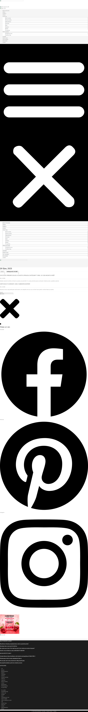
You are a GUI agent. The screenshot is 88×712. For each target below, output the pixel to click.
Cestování (7, 23)
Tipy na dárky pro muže (6, 700)
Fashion (3, 675)
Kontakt (43, 711)
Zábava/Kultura (8, 21)
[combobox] (6, 294)
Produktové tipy (8, 35)
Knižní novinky (8, 18)
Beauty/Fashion (6, 10)
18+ (2, 668)
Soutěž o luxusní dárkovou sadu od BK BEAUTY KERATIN (12, 650)
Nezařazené (3, 684)
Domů (2, 271)
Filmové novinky (8, 19)
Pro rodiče (5, 41)
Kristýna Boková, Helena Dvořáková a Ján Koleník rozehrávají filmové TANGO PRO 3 (17, 656)
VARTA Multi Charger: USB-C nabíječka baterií (15, 284)
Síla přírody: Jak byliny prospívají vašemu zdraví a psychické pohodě (14, 643)
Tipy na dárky (5, 39)
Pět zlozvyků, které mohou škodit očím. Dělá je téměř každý (12, 660)
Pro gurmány (7, 30)
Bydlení (6, 28)
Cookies (54, 711)
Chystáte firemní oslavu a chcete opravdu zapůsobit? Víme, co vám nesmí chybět (27, 275)
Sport (6, 25)
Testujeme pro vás (8, 33)
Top (2, 701)
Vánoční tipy (4, 703)
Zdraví (4, 12)
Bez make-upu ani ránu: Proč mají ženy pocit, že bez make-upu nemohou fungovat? (17, 648)
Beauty (2, 670)
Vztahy (4, 15)
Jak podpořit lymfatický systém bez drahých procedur (11, 662)
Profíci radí (5, 38)
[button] (44, 132)
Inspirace (7, 240)
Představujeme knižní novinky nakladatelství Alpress (11, 658)
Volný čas (5, 16)
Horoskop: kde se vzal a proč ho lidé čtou (8, 646)
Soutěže (4, 36)
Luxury (4, 42)
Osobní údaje (49, 711)
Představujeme (6, 31)
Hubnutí (4, 13)
